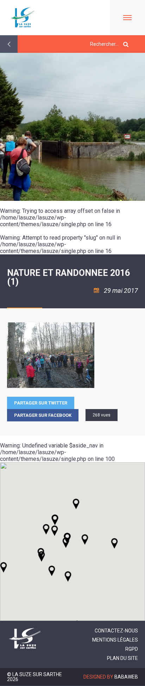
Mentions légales (115, 640)
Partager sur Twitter (40, 403)
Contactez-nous (116, 631)
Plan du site (122, 658)
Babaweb (126, 677)
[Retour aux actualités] (9, 44)
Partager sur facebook (42, 415)
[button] (85, 539)
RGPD (131, 649)
